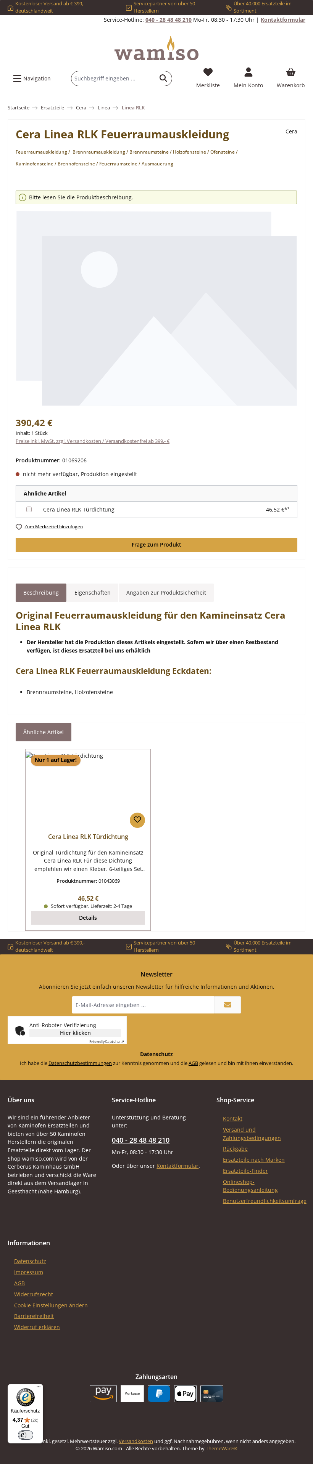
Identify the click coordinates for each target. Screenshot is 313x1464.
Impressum (28, 1272)
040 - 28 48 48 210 (168, 19)
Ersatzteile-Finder (245, 1170)
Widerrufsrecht (33, 1294)
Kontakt (232, 1118)
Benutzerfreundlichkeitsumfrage (265, 1200)
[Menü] (38, 1388)
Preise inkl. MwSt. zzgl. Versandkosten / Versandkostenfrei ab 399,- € (92, 441)
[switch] (25, 1435)
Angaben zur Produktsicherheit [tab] (166, 592)
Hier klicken (75, 1032)
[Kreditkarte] (211, 1393)
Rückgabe (235, 1148)
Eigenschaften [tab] (92, 592)
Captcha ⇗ (106, 1041)
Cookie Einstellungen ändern (51, 1305)
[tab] (41, 593)
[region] (156, 299)
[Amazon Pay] (103, 1393)
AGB (193, 1063)
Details (88, 917)
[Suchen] (163, 78)
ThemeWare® (221, 1448)
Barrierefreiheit (34, 1316)
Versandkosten (136, 1441)
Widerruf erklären (37, 1327)
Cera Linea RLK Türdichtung (79, 509)
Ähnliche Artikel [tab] (43, 732)
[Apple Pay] (185, 1393)
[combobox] (113, 78)
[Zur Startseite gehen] (156, 48)
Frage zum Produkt (156, 544)
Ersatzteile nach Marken (254, 1159)
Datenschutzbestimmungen (80, 1063)
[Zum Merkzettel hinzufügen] (137, 820)
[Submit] (227, 1004)
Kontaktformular (283, 19)
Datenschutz (30, 1261)
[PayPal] (159, 1393)
